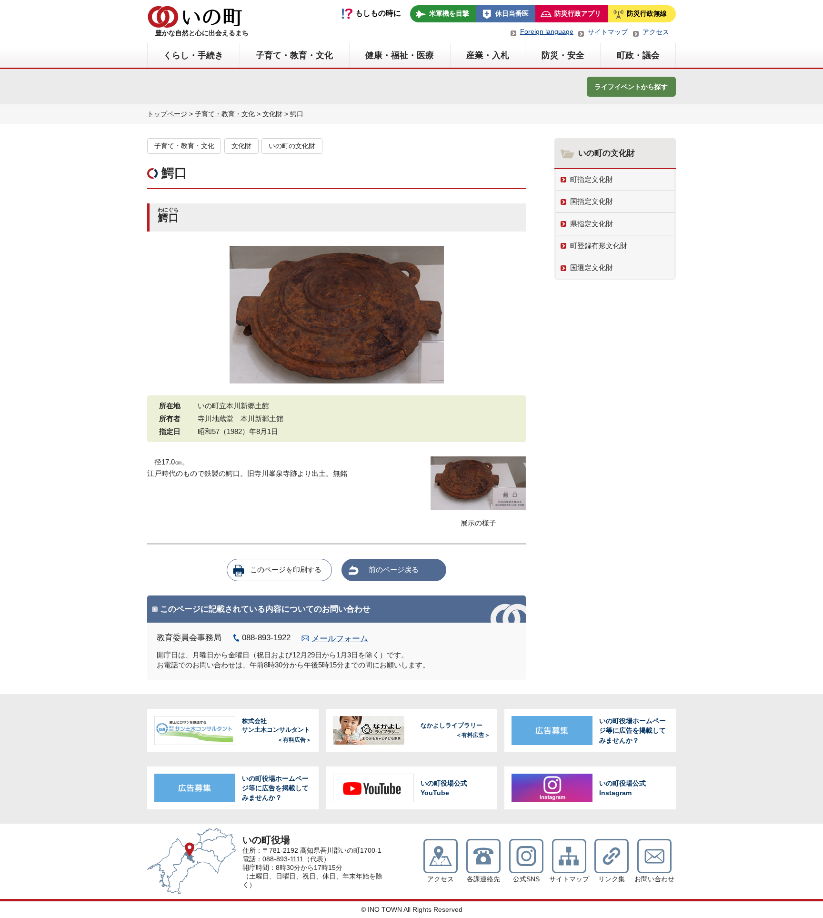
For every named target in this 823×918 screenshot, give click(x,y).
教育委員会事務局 (189, 637)
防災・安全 (563, 55)
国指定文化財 (591, 201)
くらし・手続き (193, 55)
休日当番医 (512, 13)
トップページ (167, 114)
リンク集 (611, 879)
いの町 (194, 17)
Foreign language (546, 31)
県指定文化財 (591, 224)
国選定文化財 (591, 267)
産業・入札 (487, 55)
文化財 (272, 114)
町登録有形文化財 (598, 246)
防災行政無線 (647, 13)
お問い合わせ (654, 879)
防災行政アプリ (577, 13)
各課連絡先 (483, 879)
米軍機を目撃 (449, 13)
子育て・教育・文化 (294, 55)
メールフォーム (339, 638)
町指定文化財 (591, 179)
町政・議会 (638, 55)
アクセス (655, 32)
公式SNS (526, 879)
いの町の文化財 (292, 146)
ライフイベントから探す (631, 87)
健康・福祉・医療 (399, 55)
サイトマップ (608, 32)
